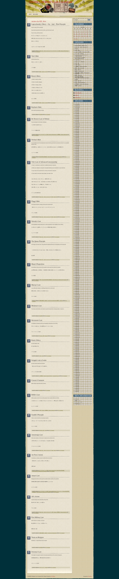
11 (74, 33)
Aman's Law (35, 475)
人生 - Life (41, 355)
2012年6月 (77, 209)
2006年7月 (77, 321)
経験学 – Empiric (78, 85)
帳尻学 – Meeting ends (79, 71)
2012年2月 (77, 215)
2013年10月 (77, 183)
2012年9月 (77, 204)
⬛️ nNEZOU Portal (76, 97)
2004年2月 (77, 350)
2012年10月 (77, 202)
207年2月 (77, 391)
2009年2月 (77, 272)
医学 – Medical (78, 69)
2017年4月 (77, 117)
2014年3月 (77, 175)
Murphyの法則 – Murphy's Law (81, 45)
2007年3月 (77, 309)
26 (76, 36)
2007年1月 (77, 312)
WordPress (90, 576)
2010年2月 (77, 253)
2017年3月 (77, 118)
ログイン (77, 399)
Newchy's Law (36, 221)
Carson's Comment (37, 380)
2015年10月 (77, 145)
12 (76, 33)
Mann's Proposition (37, 264)
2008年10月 (77, 278)
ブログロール (77, 60)
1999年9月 (77, 377)
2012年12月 (77, 199)
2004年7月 (77, 342)
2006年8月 (77, 320)
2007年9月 (77, 299)
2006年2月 (77, 329)
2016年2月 (77, 139)
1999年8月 (77, 378)
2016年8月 (77, 129)
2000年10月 (77, 356)
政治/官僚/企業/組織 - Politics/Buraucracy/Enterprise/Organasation (51, 156)
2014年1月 (77, 178)
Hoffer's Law (35, 395)
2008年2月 (77, 291)
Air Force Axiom (37, 455)
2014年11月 (77, 163)
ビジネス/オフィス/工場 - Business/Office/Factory (60, 50)
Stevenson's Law (36, 320)
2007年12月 (77, 294)
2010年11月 (77, 239)
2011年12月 (77, 218)
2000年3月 (77, 367)
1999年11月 (77, 374)
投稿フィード (77, 400)
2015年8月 (77, 148)
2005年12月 (77, 332)
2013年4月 (77, 193)
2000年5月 (77, 364)
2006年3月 (77, 328)
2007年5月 (77, 305)
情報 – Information (78, 75)
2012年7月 (77, 207)
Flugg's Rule (35, 201)
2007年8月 (77, 301)
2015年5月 (77, 153)
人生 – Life (77, 63)
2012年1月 (77, 217)
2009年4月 (77, 269)
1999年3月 (77, 386)
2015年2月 (77, 158)
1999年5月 (77, 383)
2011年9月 (77, 223)
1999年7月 (77, 380)
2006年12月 (77, 313)
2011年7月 (77, 226)
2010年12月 (77, 237)
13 (79, 33)
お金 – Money (77, 50)
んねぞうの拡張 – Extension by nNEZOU (83, 52)
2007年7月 (77, 302)
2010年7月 (77, 245)
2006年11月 (77, 315)
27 (79, 36)
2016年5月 (77, 134)
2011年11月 (77, 220)
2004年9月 (77, 339)
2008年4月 (77, 288)
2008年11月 (77, 277)
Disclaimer (35, 14)
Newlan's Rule (36, 140)
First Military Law (37, 517)
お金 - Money (53, 450)
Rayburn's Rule (36, 107)
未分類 (41, 114)
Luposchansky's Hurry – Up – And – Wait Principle (48, 24)
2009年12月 (77, 256)
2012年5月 (77, 210)
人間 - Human (42, 279)
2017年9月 (77, 109)
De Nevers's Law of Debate (40, 119)
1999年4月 (77, 385)
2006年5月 (77, 324)
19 (76, 34)
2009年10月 (77, 259)
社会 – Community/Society (80, 82)
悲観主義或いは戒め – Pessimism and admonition (82, 73)
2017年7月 (77, 112)
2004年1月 (77, 351)
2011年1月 (77, 236)
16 (87, 33)
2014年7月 (77, 169)
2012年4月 (77, 212)
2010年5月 (77, 248)
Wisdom (41, 335)
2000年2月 (77, 369)
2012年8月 (77, 205)
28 (82, 36)
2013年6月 (77, 190)
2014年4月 (77, 174)
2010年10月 (77, 240)
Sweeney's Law (36, 552)
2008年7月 (77, 283)
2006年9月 (77, 318)
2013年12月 (77, 180)
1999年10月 (77, 375)
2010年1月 (77, 255)
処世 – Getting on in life (79, 68)
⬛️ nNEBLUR (76, 95)
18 (74, 34)
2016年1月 (77, 140)
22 (84, 34)
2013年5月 (77, 191)
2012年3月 (77, 213)
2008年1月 (77, 293)
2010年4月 (77, 250)
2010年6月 (77, 247)
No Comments (37, 51)
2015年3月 (77, 156)
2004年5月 (77, 345)
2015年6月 (77, 151)
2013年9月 (77, 185)
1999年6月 (77, 382)
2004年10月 (77, 337)
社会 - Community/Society (54, 375)
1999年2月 (77, 388)
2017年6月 (77, 113)
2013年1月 (77, 197)
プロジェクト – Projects (79, 61)
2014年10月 (77, 164)
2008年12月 (77, 275)
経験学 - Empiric (59, 300)
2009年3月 (77, 270)
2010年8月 (77, 244)
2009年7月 (77, 264)
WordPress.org (77, 403)
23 (87, 34)
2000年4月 (77, 366)
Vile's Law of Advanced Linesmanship (44, 162)
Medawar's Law (36, 306)
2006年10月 (77, 317)
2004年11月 (77, 336)
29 (84, 36)
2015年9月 (77, 147)
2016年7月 (77, 131)
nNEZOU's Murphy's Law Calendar (50, 2)
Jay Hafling (53, 576)
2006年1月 (77, 331)
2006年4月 (77, 326)
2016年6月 (77, 132)
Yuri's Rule (35, 56)
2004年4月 (77, 347)
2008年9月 (77, 280)
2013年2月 (77, 196)
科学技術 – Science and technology (81, 84)
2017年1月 (77, 121)
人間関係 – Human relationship (81, 66)
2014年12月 (77, 161)
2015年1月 (77, 159)
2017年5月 (77, 115)
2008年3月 (77, 290)
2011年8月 (77, 224)
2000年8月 (77, 359)
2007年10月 (77, 297)
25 (74, 36)
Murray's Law (36, 285)
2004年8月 (77, 340)
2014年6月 (77, 170)
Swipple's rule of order (38, 360)
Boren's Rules (35, 76)
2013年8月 (77, 186)
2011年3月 (77, 232)
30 (87, 36)
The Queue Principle (38, 241)
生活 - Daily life (54, 196)
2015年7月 (77, 150)
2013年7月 (77, 188)
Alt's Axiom (35, 496)
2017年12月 (77, 104)
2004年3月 (77, 348)
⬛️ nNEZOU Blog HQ (77, 92)
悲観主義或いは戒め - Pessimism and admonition (48, 300)
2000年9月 (77, 358)
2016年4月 (77, 136)
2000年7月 (77, 361)
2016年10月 (77, 126)
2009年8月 (77, 263)
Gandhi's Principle (37, 415)
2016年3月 (77, 137)
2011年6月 (77, 228)
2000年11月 (77, 355)
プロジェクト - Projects (61, 491)
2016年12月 (77, 123)
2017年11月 (77, 105)
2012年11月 (77, 201)
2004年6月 (77, 344)
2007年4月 (77, 307)
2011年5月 (77, 229)
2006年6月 (77, 323)
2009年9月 (77, 261)
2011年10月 (77, 221)
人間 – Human (77, 64)
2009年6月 (77, 266)
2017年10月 (77, 107)
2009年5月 (77, 267)
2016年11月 (77, 124)
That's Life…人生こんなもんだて (45, 50)
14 (82, 33)
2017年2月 (77, 120)
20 (79, 34)
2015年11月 (77, 144)
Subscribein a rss (89, 2)
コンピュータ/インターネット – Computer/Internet (81, 55)
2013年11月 (77, 182)
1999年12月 (77, 372)
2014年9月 (77, 166)
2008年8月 (77, 282)
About (30, 14)
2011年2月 (77, 234)
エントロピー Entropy (79, 53)
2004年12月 (77, 334)
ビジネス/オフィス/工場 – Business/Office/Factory (80, 58)
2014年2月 (77, 177)
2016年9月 (77, 128)
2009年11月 (77, 258)
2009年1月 (77, 274)
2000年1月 (77, 370)
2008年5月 (77, 286)
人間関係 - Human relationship (62, 134)
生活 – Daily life (78, 81)
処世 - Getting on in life (43, 71)
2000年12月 (77, 353)
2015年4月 (77, 155)
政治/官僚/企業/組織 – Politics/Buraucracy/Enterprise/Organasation (83, 77)
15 (84, 33)
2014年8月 (77, 167)
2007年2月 (77, 310)
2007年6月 (77, 304)
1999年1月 (77, 390)
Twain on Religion (37, 537)
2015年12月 (77, 142)
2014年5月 (77, 172)
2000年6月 (77, 363)
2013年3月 (77, 194)
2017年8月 (77, 110)
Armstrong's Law (37, 435)
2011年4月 (77, 231)
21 (82, 34)
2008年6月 (77, 285)
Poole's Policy (36, 340)
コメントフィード (78, 402)
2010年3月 (77, 251)
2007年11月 (77, 296)
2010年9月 (77, 242)
